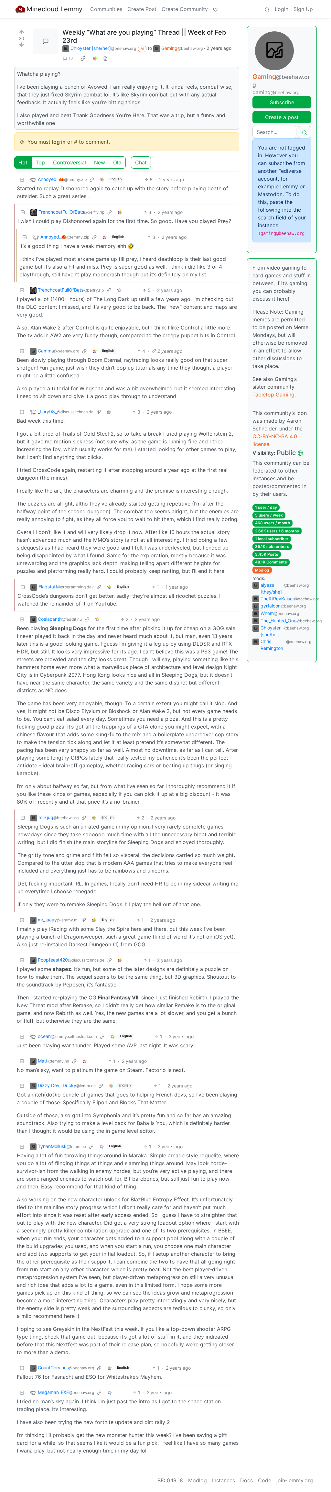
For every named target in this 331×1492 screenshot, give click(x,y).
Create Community (185, 9)
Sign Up (303, 9)
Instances (223, 1480)
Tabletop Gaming (273, 394)
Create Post (141, 9)
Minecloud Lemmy (54, 9)
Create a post (282, 117)
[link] (83, 58)
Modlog (262, 570)
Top (40, 162)
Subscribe (282, 102)
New (99, 162)
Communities (106, 9)
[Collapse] (22, 179)
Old (117, 162)
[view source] (105, 58)
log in (59, 142)
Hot (22, 162)
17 (71, 58)
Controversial (69, 162)
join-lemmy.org (294, 1480)
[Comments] (46, 41)
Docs (246, 1480)
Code (264, 1480)
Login (281, 9)
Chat (141, 162)
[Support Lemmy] (215, 9)
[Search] (267, 9)
